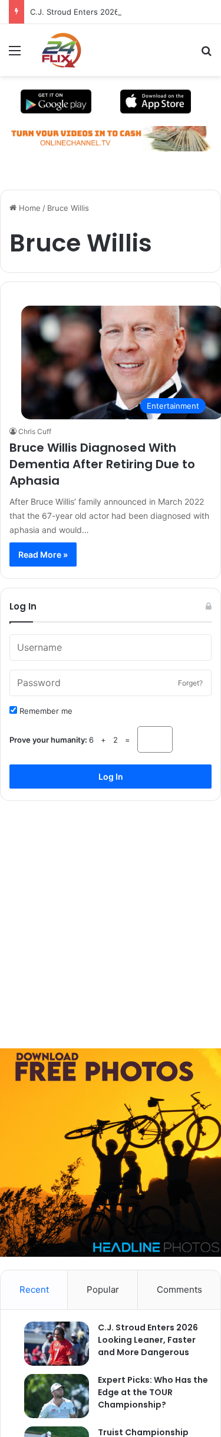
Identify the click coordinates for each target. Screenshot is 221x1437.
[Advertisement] (110, 920)
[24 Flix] (55, 50)
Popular (103, 1289)
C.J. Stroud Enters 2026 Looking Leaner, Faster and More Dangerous (148, 1340)
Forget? (190, 682)
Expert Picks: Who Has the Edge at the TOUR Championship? (153, 1392)
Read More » (43, 554)
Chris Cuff (34, 431)
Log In (110, 777)
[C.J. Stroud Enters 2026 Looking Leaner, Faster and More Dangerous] (50, 1344)
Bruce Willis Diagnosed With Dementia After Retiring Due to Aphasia (102, 464)
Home (29, 208)
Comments (179, 1289)
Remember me (44, 711)
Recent (34, 1289)
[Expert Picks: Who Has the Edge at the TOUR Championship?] (50, 1396)
